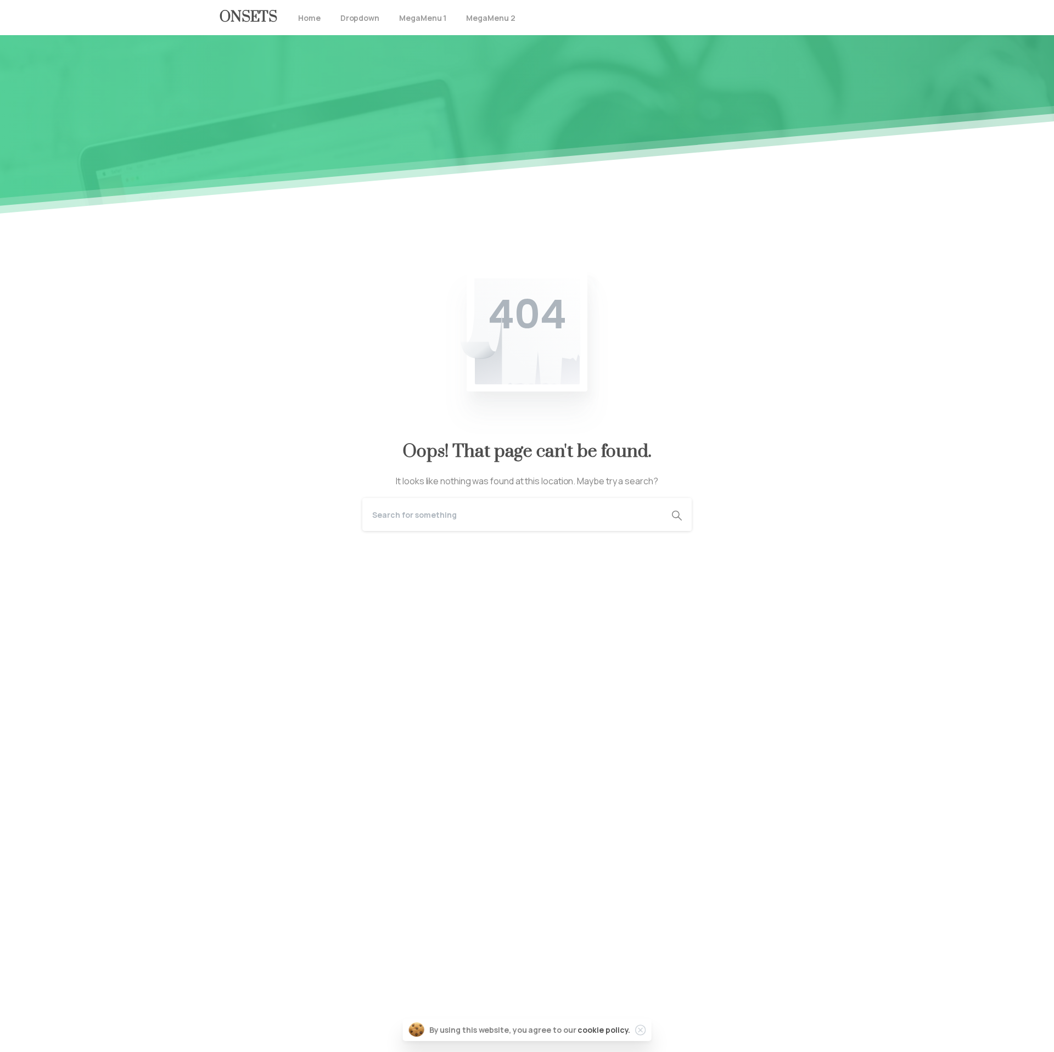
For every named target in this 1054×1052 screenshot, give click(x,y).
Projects (237, 934)
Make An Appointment (362, 772)
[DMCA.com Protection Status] (527, 618)
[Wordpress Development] (301, 772)
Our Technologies (255, 919)
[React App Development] (269, 772)
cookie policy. (604, 1030)
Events (234, 950)
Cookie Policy (246, 982)
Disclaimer (240, 966)
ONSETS (248, 17)
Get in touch (244, 1035)
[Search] (677, 514)
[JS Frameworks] (236, 772)
